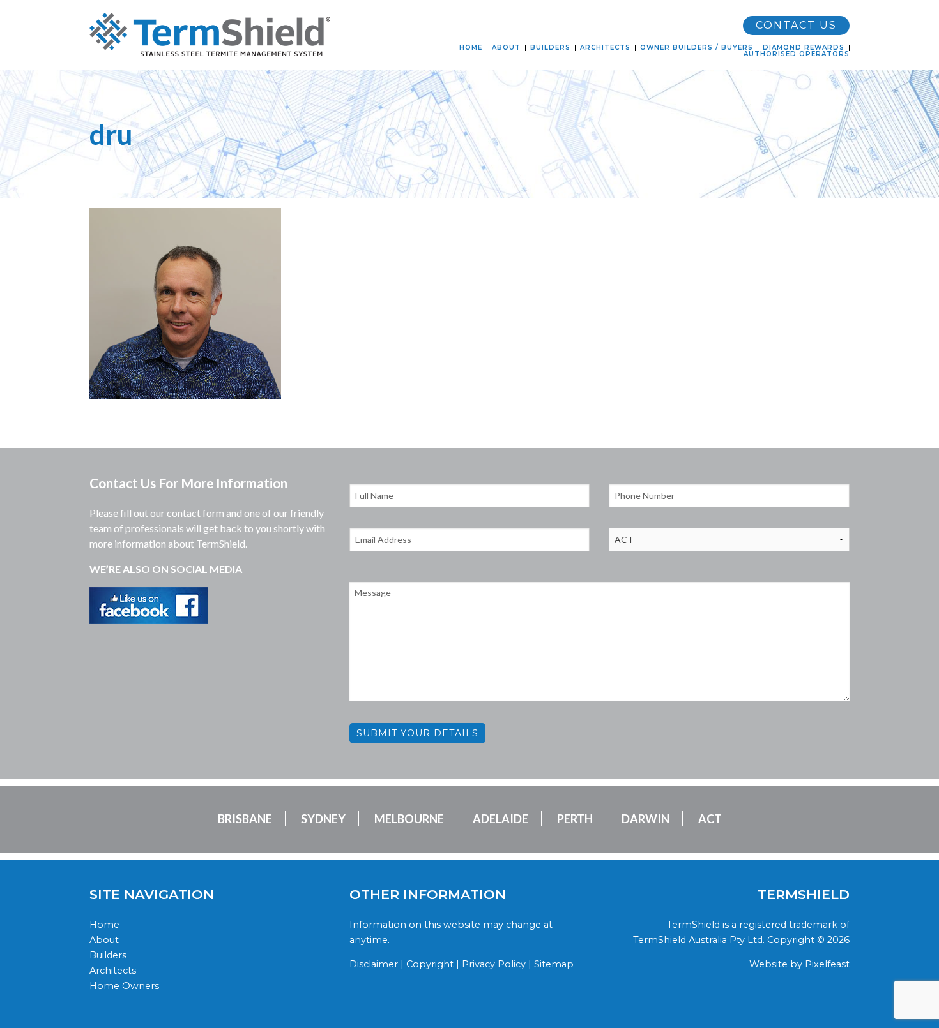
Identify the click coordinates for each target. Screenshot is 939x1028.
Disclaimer (373, 964)
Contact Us (796, 25)
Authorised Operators (797, 54)
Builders (550, 48)
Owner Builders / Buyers (696, 48)
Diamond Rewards (803, 48)
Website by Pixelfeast (799, 964)
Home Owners (124, 986)
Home (470, 48)
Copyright (430, 964)
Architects (605, 48)
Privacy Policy (494, 964)
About (506, 48)
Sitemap (554, 964)
